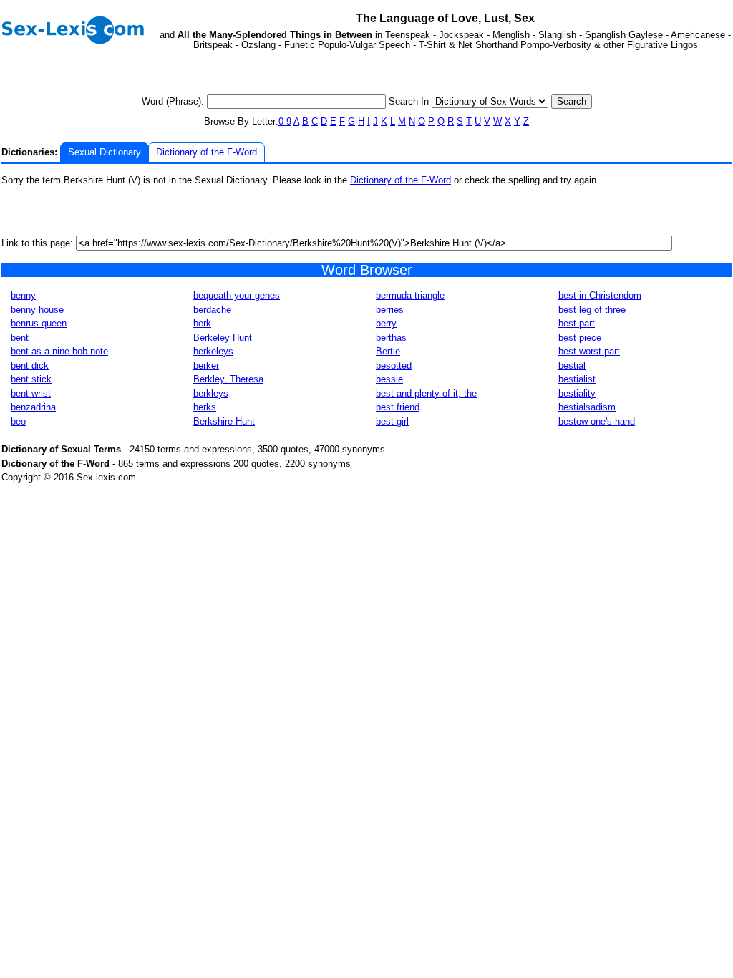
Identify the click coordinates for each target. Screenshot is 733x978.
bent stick (31, 379)
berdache (212, 309)
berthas (391, 337)
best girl (392, 421)
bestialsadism (587, 407)
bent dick (30, 365)
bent (20, 337)
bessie (389, 379)
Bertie (388, 351)
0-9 (284, 121)
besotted (394, 365)
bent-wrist (31, 393)
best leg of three (592, 309)
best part (576, 323)
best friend (397, 407)
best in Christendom (599, 295)
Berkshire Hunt (224, 421)
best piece (579, 337)
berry (386, 323)
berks (204, 407)
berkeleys (213, 351)
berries (390, 309)
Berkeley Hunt (222, 337)
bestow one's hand (596, 421)
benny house (37, 309)
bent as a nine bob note (59, 351)
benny (23, 295)
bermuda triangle (410, 295)
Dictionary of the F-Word (206, 152)
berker (206, 365)
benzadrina (33, 407)
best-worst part (589, 351)
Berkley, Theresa (228, 379)
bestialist (577, 379)
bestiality (577, 393)
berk (202, 323)
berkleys (210, 393)
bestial (572, 365)
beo (18, 421)
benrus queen (39, 323)
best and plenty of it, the (426, 393)
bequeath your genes (236, 295)
